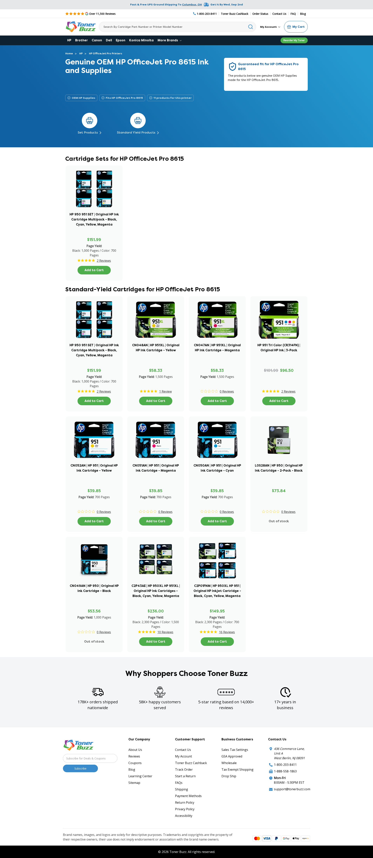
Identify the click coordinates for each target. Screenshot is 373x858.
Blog (303, 13)
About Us (135, 750)
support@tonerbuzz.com (292, 789)
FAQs (178, 783)
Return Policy (184, 802)
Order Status (260, 13)
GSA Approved (231, 756)
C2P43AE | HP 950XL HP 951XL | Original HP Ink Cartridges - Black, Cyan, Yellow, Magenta (156, 591)
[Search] (250, 27)
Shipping (181, 789)
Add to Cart (94, 270)
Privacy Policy (184, 809)
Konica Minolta (141, 40)
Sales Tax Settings (234, 750)
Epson (120, 40)
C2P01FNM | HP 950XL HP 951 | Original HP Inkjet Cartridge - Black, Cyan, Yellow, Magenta (217, 591)
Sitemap (134, 783)
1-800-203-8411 (285, 765)
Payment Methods (188, 796)
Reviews (134, 756)
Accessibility (183, 816)
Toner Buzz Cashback (234, 13)
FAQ (293, 13)
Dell (109, 40)
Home (69, 53)
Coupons (135, 763)
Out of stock (279, 521)
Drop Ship (228, 776)
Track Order (184, 769)
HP (69, 40)
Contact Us (279, 13)
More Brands (168, 40)
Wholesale (229, 763)
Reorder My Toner (294, 40)
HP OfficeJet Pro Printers (105, 53)
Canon (97, 40)
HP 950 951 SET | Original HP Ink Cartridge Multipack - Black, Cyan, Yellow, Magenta (94, 219)
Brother (81, 40)
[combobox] (177, 27)
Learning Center (140, 776)
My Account (268, 27)
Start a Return (185, 776)
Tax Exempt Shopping (237, 769)
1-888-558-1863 (285, 771)
